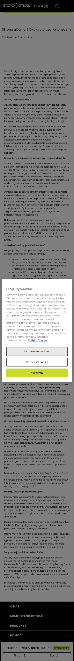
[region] (37, 330)
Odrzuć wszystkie (37, 362)
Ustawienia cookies (37, 351)
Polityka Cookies (37, 340)
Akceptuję (37, 372)
